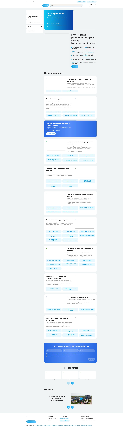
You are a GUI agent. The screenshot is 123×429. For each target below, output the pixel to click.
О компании (28, 1)
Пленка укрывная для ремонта (53, 185)
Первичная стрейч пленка (53, 115)
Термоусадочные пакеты (87, 309)
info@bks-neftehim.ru (91, 1)
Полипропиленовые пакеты (54, 264)
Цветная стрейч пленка (87, 115)
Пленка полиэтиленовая (53, 155)
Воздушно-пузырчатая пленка (53, 160)
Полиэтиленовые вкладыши (70, 211)
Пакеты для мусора (53, 231)
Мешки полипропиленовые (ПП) (87, 208)
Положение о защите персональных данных (43, 425)
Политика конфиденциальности (57, 425)
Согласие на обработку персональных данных (72, 425)
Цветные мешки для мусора (70, 240)
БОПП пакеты (70, 260)
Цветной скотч (70, 90)
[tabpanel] (57, 19)
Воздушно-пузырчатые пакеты (70, 289)
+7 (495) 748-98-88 (81, 1)
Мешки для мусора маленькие (53, 235)
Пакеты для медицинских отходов (70, 310)
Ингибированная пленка (70, 181)
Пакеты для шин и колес (53, 309)
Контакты (44, 1)
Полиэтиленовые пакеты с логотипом (53, 335)
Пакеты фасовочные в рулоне (70, 264)
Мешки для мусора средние (87, 235)
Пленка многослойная (87, 160)
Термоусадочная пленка (70, 160)
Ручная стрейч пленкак (70, 112)
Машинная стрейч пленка (53, 112)
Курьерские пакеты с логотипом (70, 331)
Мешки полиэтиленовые (53, 207)
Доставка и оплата (37, 1)
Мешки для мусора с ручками (70, 235)
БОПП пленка (70, 155)
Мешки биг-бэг (70, 207)
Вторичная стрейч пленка (70, 115)
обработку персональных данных (58, 353)
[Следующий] (49, 26)
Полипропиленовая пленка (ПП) (87, 155)
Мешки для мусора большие (87, 231)
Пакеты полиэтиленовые (53, 260)
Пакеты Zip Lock (54, 268)
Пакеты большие (87, 260)
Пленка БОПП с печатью (53, 330)
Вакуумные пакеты (87, 264)
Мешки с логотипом (87, 330)
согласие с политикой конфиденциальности (75, 353)
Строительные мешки (53, 211)
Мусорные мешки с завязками (53, 240)
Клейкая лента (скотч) (53, 90)
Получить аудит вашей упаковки (54, 23)
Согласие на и (65, 353)
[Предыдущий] (48, 26)
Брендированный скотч (87, 335)
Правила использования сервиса (86, 425)
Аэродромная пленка (53, 181)
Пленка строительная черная (70, 185)
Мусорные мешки (70, 231)
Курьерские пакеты (53, 288)
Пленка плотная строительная (87, 181)
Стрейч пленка (87, 112)
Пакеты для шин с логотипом (70, 335)
